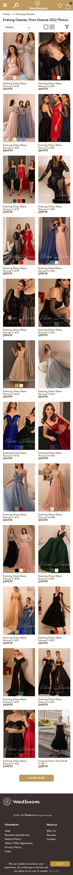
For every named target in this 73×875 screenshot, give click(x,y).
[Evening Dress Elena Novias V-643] (19, 360)
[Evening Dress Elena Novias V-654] (54, 668)
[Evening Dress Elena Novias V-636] (54, 114)
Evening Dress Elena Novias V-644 (50, 392)
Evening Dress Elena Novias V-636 (50, 146)
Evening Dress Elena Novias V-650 (50, 577)
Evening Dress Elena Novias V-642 (50, 331)
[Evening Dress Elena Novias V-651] (19, 606)
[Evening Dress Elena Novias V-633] (19, 52)
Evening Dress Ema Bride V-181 (52, 762)
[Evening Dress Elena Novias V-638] (54, 175)
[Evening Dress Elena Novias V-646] (54, 422)
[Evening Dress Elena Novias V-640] (54, 237)
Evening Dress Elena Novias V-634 (50, 85)
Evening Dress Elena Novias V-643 (14, 392)
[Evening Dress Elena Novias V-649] (19, 545)
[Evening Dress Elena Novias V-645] (19, 422)
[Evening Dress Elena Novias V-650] (54, 545)
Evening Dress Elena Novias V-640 (50, 269)
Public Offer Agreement (19, 843)
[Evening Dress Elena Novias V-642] (54, 298)
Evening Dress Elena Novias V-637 (14, 208)
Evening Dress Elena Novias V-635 (14, 146)
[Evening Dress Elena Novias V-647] (19, 483)
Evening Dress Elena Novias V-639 (14, 269)
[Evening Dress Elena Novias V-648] (54, 483)
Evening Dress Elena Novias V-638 (50, 208)
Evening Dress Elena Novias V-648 (50, 516)
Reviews (51, 835)
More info (54, 871)
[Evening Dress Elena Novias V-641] (19, 298)
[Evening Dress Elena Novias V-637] (19, 175)
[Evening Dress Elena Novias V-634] (54, 52)
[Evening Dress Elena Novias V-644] (54, 360)
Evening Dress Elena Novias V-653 (14, 700)
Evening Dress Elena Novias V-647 (14, 516)
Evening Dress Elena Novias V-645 (14, 454)
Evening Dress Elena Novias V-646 (50, 454)
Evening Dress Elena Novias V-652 (50, 639)
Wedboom (30, 815)
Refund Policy (13, 839)
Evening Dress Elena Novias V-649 (14, 577)
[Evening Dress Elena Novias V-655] (19, 729)
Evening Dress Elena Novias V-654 (50, 700)
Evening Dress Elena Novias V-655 (14, 762)
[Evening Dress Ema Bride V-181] (54, 729)
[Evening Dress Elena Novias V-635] (19, 114)
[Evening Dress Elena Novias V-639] (19, 237)
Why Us (51, 831)
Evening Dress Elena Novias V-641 (14, 331)
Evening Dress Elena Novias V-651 (14, 639)
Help (8, 831)
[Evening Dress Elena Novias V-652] (54, 606)
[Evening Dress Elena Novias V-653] (19, 668)
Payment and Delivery (17, 835)
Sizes (8, 851)
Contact (51, 839)
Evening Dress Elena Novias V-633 (14, 85)
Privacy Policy (13, 847)
